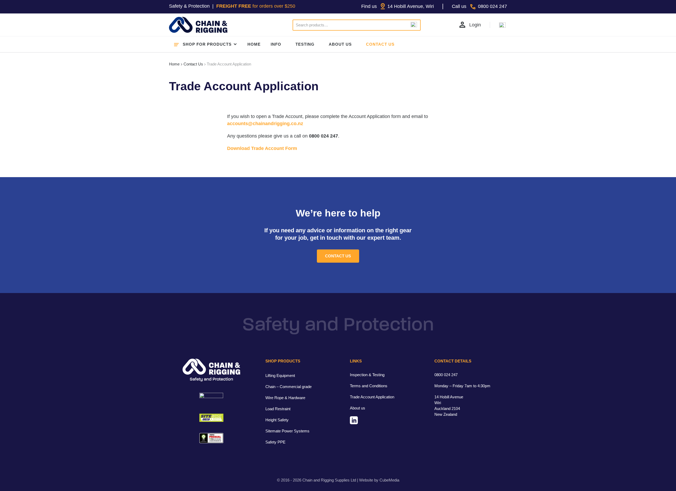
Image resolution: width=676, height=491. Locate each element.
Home (254, 44)
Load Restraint (277, 409)
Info (276, 44)
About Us (340, 44)
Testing (304, 44)
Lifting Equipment (280, 375)
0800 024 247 (446, 374)
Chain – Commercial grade (288, 386)
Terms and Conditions (368, 386)
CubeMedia (389, 480)
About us (357, 408)
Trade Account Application (372, 397)
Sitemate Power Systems (287, 431)
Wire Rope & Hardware (285, 397)
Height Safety (277, 420)
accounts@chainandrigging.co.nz (265, 123)
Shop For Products (207, 44)
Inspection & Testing (367, 374)
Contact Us (380, 44)
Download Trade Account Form (262, 148)
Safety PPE (275, 442)
